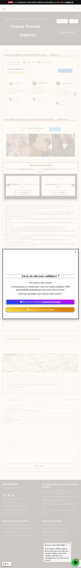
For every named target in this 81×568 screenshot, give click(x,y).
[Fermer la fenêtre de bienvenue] (70, 543)
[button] (75, 252)
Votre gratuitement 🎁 (39, 2)
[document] (40, 284)
